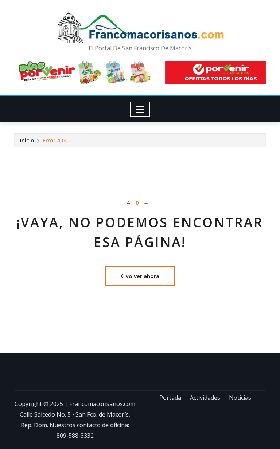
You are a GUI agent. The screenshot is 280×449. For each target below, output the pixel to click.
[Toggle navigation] (140, 109)
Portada (170, 398)
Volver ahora (142, 276)
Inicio (27, 140)
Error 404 (55, 140)
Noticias (240, 398)
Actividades (205, 398)
